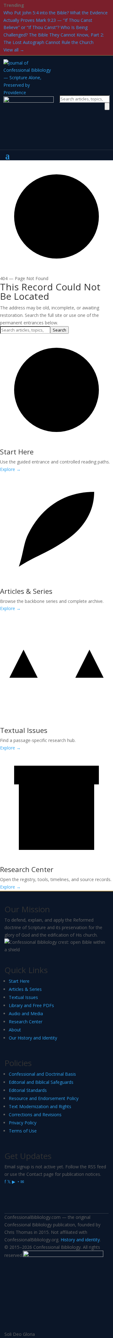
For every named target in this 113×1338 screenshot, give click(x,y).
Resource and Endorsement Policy (43, 1098)
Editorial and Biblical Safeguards (41, 1082)
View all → (13, 50)
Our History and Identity (33, 1038)
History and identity (80, 1240)
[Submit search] (107, 106)
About (15, 1030)
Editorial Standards (28, 1090)
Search (59, 330)
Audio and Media (26, 1013)
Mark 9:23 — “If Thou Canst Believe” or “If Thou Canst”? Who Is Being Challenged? (47, 27)
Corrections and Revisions (35, 1114)
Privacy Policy (22, 1123)
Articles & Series (25, 989)
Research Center (25, 1022)
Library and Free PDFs (31, 1005)
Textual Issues (23, 997)
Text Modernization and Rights (40, 1106)
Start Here (19, 981)
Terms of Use (23, 1131)
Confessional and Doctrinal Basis (42, 1074)
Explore (10, 469)
